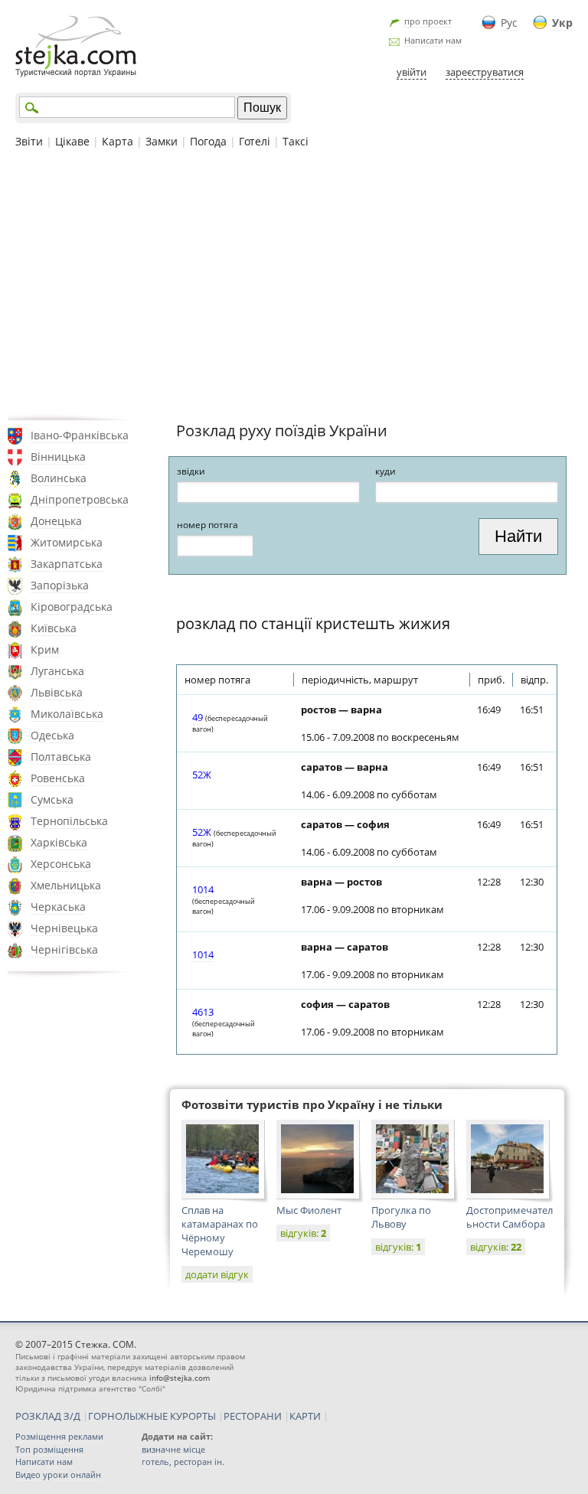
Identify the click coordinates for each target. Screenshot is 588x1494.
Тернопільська (69, 821)
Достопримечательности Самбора (509, 1217)
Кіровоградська (72, 606)
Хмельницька (66, 885)
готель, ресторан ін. (183, 1461)
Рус (509, 22)
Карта (117, 141)
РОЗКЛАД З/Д (47, 1416)
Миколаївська (67, 713)
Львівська (57, 692)
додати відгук (217, 1274)
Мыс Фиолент (308, 1210)
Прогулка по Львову (401, 1217)
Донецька (56, 521)
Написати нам (433, 40)
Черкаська (58, 906)
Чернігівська (64, 949)
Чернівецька (64, 928)
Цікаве (72, 141)
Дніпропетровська (80, 499)
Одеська (52, 735)
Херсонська (61, 863)
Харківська (59, 842)
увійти (411, 72)
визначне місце (173, 1449)
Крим (45, 649)
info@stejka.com (179, 1377)
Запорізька (60, 585)
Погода (208, 141)
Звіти (29, 141)
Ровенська (58, 778)
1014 (203, 889)
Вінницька (58, 456)
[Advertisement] (294, 282)
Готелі (254, 141)
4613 (203, 1012)
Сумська (52, 799)
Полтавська (61, 756)
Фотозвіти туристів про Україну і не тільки (312, 1104)
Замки (161, 141)
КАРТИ (305, 1416)
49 (197, 717)
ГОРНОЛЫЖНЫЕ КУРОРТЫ (152, 1416)
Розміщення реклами (59, 1436)
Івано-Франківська (80, 435)
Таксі (296, 141)
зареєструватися (485, 72)
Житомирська (67, 542)
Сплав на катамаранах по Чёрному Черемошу (219, 1230)
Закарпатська (67, 563)
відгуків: (303, 1233)
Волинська (59, 478)
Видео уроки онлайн (58, 1474)
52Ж (201, 774)
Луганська (57, 671)
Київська (54, 628)
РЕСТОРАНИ (253, 1416)
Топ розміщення (49, 1449)
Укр (562, 22)
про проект (428, 21)
